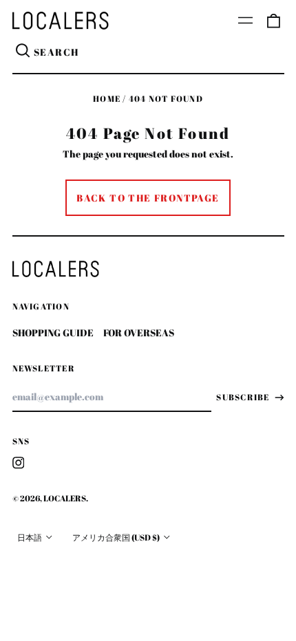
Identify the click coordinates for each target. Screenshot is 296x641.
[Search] (23, 52)
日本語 (30, 537)
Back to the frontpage (147, 197)
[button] (273, 21)
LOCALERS (64, 498)
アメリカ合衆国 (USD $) (116, 537)
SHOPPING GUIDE (53, 332)
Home (106, 99)
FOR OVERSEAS (138, 332)
